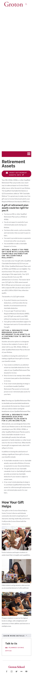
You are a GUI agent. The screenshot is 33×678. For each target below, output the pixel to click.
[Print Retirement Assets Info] (7, 172)
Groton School (16, 667)
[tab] (16, 635)
